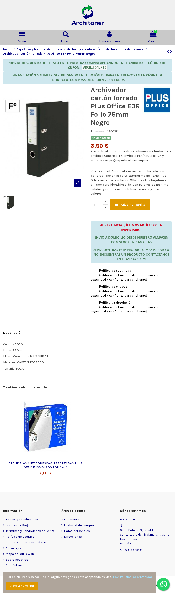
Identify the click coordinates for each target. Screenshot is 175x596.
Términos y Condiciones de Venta (30, 531)
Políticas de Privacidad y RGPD (29, 542)
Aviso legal (14, 548)
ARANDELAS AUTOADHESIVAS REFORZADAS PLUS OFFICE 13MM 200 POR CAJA (45, 465)
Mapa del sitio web (20, 554)
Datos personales (77, 531)
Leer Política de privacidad (133, 577)
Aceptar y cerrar (22, 585)
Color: (7, 344)
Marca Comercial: (16, 356)
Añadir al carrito (133, 204)
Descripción (12, 333)
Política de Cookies (20, 537)
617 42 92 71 (134, 550)
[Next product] (171, 51)
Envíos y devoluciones (22, 519)
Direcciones (73, 537)
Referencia (98, 131)
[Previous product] (168, 51)
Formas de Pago (18, 525)
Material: (9, 362)
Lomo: (7, 350)
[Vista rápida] (45, 457)
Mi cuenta (71, 519)
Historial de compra (79, 525)
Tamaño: (9, 368)
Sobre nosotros (17, 560)
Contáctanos (15, 565)
